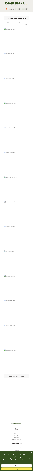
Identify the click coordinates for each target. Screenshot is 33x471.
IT (25, 9)
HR (18, 9)
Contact (16, 437)
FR (27, 9)
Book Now (16, 435)
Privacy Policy (16, 439)
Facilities (16, 450)
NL (23, 9)
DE (20, 9)
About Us (16, 433)
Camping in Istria (16, 448)
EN (16, 9)
